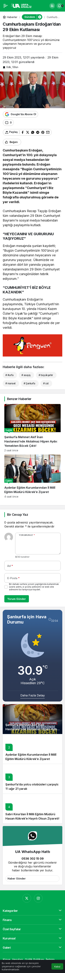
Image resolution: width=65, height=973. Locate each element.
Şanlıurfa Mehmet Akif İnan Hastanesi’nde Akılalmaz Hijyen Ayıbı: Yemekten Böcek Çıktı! (31, 729)
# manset (10, 383)
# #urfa (9, 375)
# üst (45, 383)
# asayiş (26, 375)
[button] (52, 6)
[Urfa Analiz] (22, 5)
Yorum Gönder (16, 598)
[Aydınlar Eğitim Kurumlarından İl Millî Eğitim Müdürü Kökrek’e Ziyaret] (32, 476)
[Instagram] (38, 898)
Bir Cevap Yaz (17, 514)
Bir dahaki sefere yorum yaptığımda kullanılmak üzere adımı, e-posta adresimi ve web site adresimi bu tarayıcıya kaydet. (34, 587)
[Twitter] (26, 898)
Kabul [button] (57, 966)
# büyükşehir (46, 375)
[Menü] (5, 6)
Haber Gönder (17, 878)
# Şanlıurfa (29, 383)
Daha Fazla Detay (32, 695)
